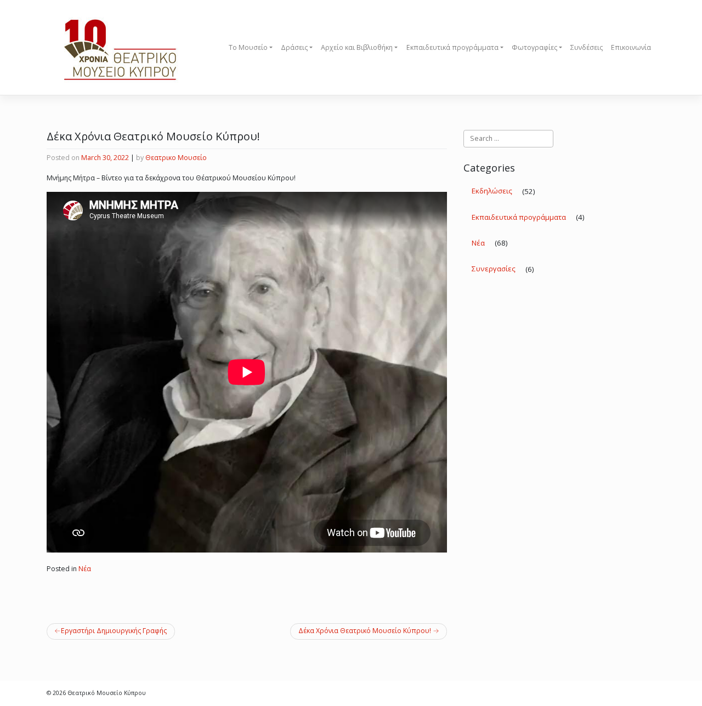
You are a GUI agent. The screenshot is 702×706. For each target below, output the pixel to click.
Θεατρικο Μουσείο (176, 157)
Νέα (84, 568)
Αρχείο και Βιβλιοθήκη (357, 47)
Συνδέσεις (586, 47)
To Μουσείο (248, 47)
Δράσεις (294, 47)
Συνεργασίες (494, 269)
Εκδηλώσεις (492, 191)
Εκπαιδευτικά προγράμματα (452, 47)
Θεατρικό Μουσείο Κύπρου (106, 693)
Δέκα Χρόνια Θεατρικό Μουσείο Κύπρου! (364, 630)
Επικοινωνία (631, 47)
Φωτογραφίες (534, 47)
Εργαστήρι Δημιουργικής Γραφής (114, 630)
